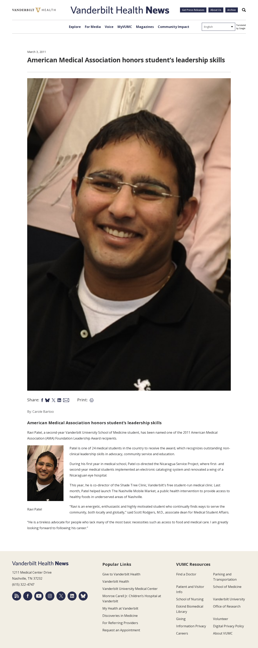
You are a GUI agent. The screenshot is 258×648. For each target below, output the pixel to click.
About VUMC (223, 633)
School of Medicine (227, 586)
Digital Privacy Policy (228, 626)
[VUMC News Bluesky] (83, 596)
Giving (181, 619)
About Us (215, 10)
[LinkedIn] (72, 596)
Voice (109, 27)
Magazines (145, 27)
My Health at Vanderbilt (120, 608)
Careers (182, 633)
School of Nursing (190, 599)
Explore (75, 27)
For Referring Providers (120, 623)
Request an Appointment (121, 630)
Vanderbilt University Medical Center (130, 588)
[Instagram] (49, 596)
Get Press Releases (193, 10)
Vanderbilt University (229, 599)
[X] (61, 596)
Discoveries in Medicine (120, 615)
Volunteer (220, 619)
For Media (93, 27)
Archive (231, 10)
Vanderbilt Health (115, 581)
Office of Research (226, 606)
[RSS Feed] (16, 596)
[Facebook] (27, 596)
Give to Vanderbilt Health (121, 574)
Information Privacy (191, 626)
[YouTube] (38, 596)
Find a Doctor (186, 574)
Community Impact (173, 27)
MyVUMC (125, 27)
